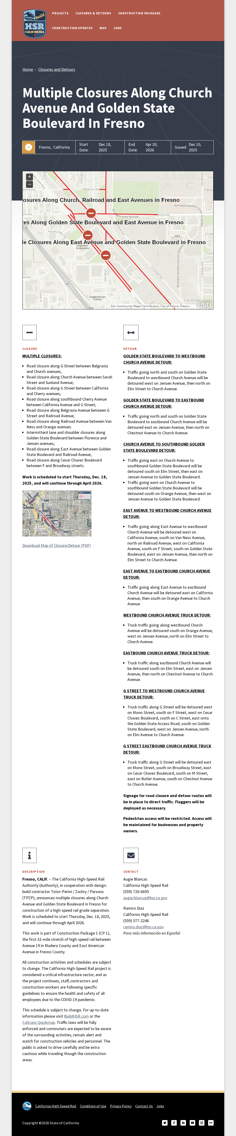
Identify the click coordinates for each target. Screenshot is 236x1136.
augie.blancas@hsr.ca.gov (145, 897)
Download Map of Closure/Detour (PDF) (56, 545)
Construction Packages (139, 13)
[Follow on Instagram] (201, 1123)
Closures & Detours (93, 13)
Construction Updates (72, 28)
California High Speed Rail (55, 1106)
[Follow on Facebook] (174, 1123)
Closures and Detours (56, 69)
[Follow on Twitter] (165, 1123)
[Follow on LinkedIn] (183, 1123)
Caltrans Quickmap (38, 1022)
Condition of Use (93, 1106)
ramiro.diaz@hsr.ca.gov (143, 926)
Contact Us (144, 1106)
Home (27, 69)
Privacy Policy (121, 1106)
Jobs (117, 28)
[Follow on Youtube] (192, 1123)
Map (103, 28)
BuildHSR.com (76, 1016)
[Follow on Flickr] (211, 1123)
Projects (60, 13)
